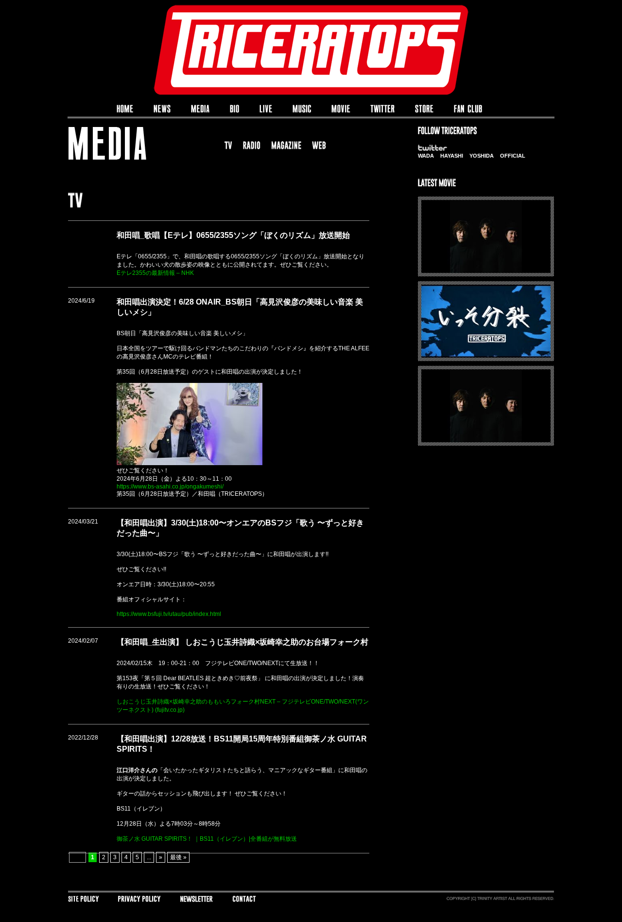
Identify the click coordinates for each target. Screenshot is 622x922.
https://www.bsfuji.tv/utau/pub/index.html (169, 614)
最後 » (178, 857)
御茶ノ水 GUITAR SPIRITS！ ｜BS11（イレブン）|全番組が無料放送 (207, 838)
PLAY (486, 245)
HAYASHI (451, 156)
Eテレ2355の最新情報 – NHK (155, 273)
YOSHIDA (481, 156)
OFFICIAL (512, 156)
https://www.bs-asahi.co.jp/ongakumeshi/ (170, 486)
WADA (426, 156)
